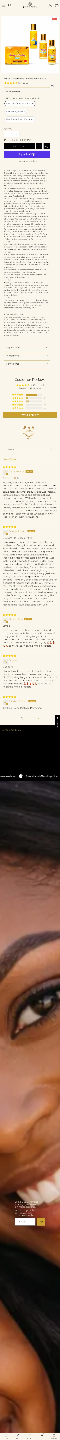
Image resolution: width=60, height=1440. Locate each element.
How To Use (12, 363)
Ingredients (12, 355)
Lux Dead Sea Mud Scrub (20, 103)
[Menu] (3, 5)
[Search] (10, 5)
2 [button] (26, 718)
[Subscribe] (41, 1222)
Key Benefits (13, 347)
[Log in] (50, 5)
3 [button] (31, 718)
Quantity (8, 129)
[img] (9, 467)
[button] (57, 5)
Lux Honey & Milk (15, 111)
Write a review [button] (30, 414)
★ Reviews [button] (57, 723)
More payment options (27, 161)
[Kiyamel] (29, 5)
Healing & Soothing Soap (20, 119)
